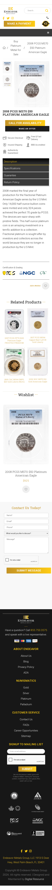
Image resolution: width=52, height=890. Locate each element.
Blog (26, 661)
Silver (26, 693)
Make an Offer (27, 129)
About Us (26, 655)
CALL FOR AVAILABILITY (25, 123)
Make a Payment (19, 23)
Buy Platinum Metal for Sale (16, 48)
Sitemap (26, 736)
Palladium (26, 704)
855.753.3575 (39, 630)
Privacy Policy (26, 667)
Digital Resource (34, 879)
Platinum (26, 698)
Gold (26, 687)
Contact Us (26, 719)
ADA (26, 672)
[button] (48, 32)
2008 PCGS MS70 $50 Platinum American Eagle (37, 48)
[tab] (26, 161)
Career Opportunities (26, 730)
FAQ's (26, 724)
